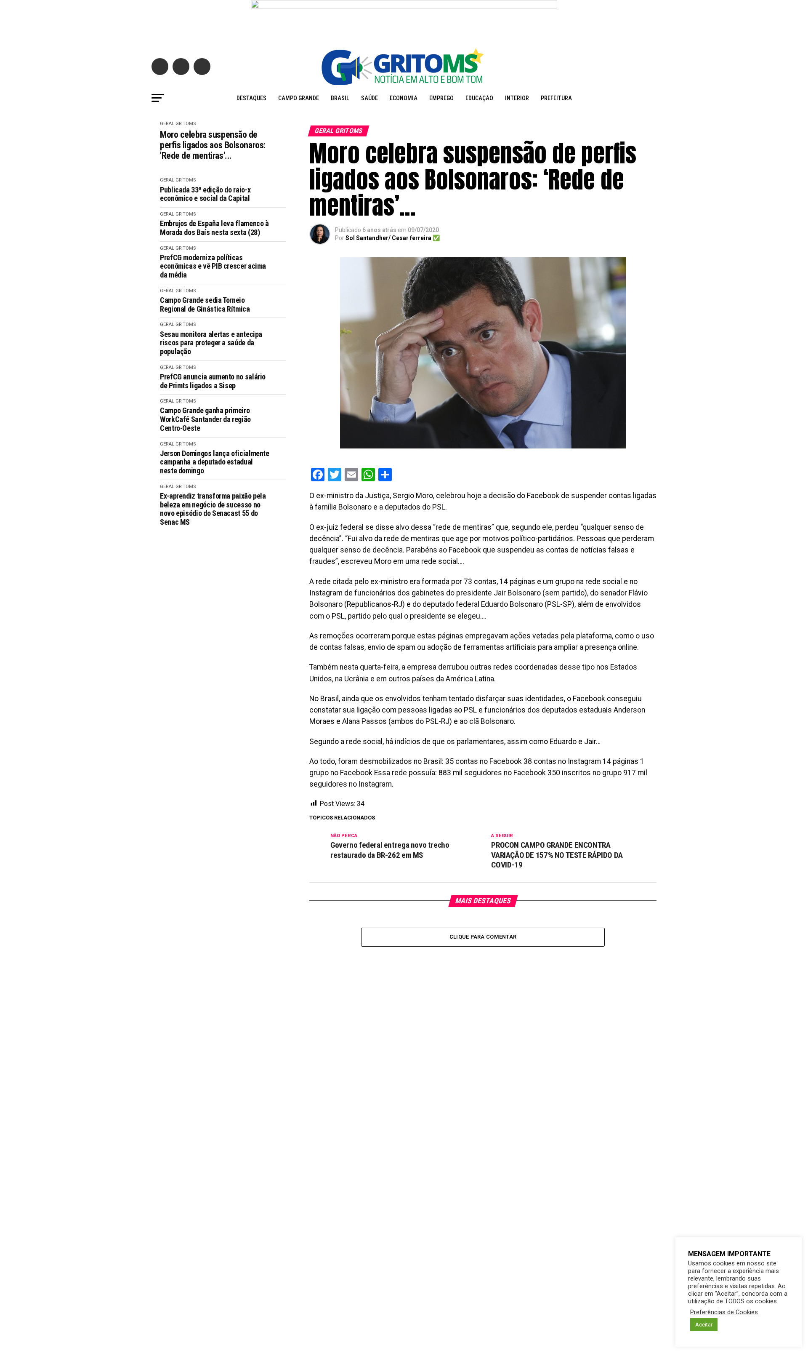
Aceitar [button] (703, 1324)
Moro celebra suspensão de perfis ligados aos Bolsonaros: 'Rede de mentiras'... (213, 145)
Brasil (340, 98)
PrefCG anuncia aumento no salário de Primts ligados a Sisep (213, 381)
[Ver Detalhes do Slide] (404, 19)
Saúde (369, 98)
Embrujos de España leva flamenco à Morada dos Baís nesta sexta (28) (214, 228)
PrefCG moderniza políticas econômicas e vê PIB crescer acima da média (213, 266)
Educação (479, 98)
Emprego (441, 98)
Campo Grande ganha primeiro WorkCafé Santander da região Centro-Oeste (205, 419)
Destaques (251, 98)
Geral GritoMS (178, 123)
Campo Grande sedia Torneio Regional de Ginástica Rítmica (205, 304)
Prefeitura (556, 98)
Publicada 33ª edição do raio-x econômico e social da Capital (205, 194)
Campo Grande (298, 98)
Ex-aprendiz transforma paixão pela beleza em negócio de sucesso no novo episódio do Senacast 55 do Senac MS (213, 509)
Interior (517, 98)
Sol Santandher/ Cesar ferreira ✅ (393, 238)
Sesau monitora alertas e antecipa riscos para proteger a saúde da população (211, 343)
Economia (403, 98)
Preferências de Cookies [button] (724, 1312)
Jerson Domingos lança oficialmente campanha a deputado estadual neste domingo (214, 462)
